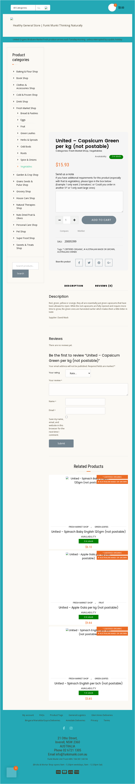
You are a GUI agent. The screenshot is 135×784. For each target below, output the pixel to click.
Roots (24, 153)
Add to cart (101, 220)
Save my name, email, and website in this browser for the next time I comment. (57, 427)
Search (20, 273)
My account (28, 715)
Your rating (54, 372)
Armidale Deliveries (75, 720)
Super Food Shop (25, 238)
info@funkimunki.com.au (71, 754)
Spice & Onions (29, 159)
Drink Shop (22, 101)
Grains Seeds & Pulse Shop (24, 183)
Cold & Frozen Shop (27, 94)
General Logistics (77, 715)
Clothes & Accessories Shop (25, 86)
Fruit (23, 126)
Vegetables (26, 166)
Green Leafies (28, 133)
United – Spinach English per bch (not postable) (88, 683)
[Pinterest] (99, 262)
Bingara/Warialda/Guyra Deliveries (42, 720)
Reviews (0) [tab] (104, 286)
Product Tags (56, 715)
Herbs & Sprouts (29, 139)
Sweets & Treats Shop (25, 246)
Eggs (23, 119)
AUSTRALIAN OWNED (67, 252)
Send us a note (88, 180)
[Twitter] (89, 262)
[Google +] (108, 262)
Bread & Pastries (29, 113)
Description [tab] (73, 286)
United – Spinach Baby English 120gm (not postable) (88, 531)
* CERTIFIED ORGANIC (73, 249)
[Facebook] (79, 262)
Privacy (94, 720)
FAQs (41, 715)
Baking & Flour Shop (27, 71)
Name (52, 401)
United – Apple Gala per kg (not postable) (88, 607)
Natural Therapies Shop (25, 206)
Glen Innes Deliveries (102, 715)
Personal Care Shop (26, 224)
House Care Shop (25, 198)
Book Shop (22, 78)
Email (52, 410)
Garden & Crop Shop (27, 174)
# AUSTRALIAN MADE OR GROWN (99, 249)
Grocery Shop (23, 191)
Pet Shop (21, 231)
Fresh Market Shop (26, 108)
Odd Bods (26, 146)
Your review (55, 380)
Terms (107, 720)
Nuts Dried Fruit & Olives (25, 216)
